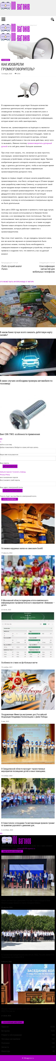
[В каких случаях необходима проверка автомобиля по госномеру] (28, 357)
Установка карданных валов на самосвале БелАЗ (22, 548)
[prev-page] (0, 439)
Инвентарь (5, 1051)
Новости (4, 1027)
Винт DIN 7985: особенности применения (20, 434)
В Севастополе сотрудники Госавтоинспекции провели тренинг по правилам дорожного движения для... (28, 824)
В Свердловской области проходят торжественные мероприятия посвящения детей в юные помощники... (23, 770)
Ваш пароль (4, 463)
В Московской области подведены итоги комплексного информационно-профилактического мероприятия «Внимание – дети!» (28, 602)
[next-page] (1, 439)
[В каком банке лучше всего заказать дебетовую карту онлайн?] (28, 306)
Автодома (5, 1031)
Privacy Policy (5, 475)
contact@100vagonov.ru (26, 849)
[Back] (1, 442)
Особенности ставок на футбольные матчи (19, 662)
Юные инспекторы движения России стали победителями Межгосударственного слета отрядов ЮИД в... (25, 901)
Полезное (5, 60)
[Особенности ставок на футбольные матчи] (28, 635)
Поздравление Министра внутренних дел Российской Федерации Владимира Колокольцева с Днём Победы (24, 715)
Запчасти (5, 1047)
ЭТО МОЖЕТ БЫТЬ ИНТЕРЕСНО (11, 282)
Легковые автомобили (10, 1039)
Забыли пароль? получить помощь (13, 472)
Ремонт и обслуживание (11, 1035)
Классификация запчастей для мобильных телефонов (44, 269)
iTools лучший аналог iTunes (11, 267)
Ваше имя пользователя (9, 455)
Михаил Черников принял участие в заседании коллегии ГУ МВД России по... (26, 1010)
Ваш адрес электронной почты (11, 487)
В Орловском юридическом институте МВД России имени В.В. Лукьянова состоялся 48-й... (27, 955)
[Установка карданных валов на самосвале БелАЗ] (28, 523)
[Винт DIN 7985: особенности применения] (28, 408)
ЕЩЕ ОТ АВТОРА (27, 282)
